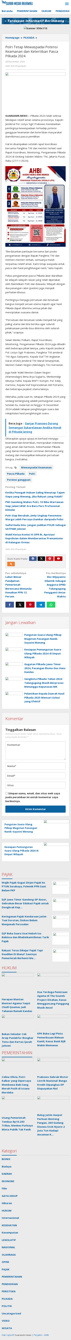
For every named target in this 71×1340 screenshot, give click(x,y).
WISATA (7, 1328)
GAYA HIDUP (10, 1196)
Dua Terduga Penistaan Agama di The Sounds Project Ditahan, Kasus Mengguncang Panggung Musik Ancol (53, 999)
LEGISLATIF (9, 1240)
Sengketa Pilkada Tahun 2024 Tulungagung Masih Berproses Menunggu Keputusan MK (44, 682)
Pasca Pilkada (15, 473)
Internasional (10, 1217)
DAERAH (7, 1173)
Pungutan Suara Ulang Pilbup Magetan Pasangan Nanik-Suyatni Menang (43, 638)
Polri (32, 473)
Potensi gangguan (19, 479)
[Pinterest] (50, 558)
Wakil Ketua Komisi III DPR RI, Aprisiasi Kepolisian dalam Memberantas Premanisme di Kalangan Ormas (34, 538)
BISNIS (6, 1159)
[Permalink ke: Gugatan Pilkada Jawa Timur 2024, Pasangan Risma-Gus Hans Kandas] (14, 668)
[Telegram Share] (40, 605)
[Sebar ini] (9, 605)
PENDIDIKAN (10, 1284)
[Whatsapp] (51, 605)
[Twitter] (41, 558)
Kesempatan (10, 1232)
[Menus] (66, 4)
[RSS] (11, 564)
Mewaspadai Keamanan (36, 467)
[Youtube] (58, 558)
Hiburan (7, 1203)
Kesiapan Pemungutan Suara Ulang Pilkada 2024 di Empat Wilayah (42, 653)
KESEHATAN (9, 1225)
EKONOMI (8, 1181)
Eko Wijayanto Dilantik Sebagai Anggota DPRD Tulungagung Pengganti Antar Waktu (55, 584)
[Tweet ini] (20, 605)
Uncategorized (11, 1313)
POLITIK (7, 1306)
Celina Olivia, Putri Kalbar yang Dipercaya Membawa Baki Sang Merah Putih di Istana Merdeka (16, 1084)
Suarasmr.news (22, 1335)
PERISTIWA (9, 1291)
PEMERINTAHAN (12, 1276)
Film (4, 1188)
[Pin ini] (30, 605)
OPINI (5, 1262)
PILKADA (7, 1298)
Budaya (6, 1166)
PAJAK (5, 1269)
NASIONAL (8, 1247)
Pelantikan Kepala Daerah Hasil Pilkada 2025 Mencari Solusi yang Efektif (44, 697)
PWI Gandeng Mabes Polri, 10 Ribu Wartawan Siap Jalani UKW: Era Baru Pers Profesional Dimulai (34, 505)
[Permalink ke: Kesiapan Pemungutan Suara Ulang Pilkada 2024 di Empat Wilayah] (14, 654)
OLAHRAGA (9, 1254)
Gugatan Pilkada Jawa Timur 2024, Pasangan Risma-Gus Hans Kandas (44, 668)
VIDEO (6, 1320)
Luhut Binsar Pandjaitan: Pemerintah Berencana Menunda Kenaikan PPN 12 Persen (18, 584)
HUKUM (7, 1210)
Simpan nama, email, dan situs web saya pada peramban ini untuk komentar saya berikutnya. (32, 797)
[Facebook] (33, 558)
